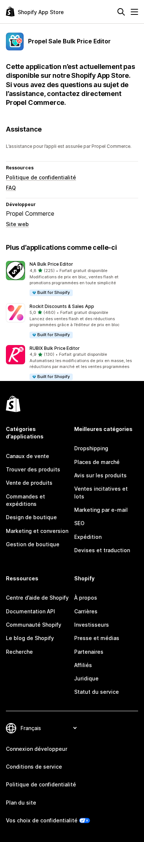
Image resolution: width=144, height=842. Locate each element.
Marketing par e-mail (101, 510)
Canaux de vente (27, 456)
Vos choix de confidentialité (42, 820)
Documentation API (30, 611)
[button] (72, 279)
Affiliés (83, 665)
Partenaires (88, 652)
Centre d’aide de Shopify (37, 597)
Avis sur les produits (100, 475)
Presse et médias (96, 638)
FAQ (11, 188)
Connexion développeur (36, 749)
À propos (85, 597)
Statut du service (96, 692)
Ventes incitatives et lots (101, 492)
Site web (17, 224)
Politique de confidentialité (41, 177)
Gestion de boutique (32, 544)
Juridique (86, 678)
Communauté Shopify (33, 624)
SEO (79, 523)
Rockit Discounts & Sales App (62, 306)
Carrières (85, 611)
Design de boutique (31, 517)
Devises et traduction (102, 550)
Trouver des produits (33, 469)
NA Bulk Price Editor (51, 264)
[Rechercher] (121, 12)
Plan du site (21, 802)
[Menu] (134, 12)
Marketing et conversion (37, 531)
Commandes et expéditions (25, 500)
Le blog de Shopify (30, 638)
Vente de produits (29, 483)
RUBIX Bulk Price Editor (55, 348)
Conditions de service (34, 766)
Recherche (19, 652)
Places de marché (97, 462)
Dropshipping (91, 448)
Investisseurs (91, 624)
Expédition (88, 537)
